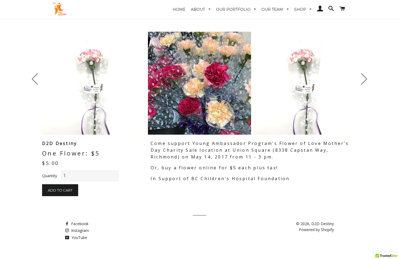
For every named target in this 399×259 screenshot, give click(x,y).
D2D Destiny (322, 223)
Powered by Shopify (316, 229)
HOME (179, 9)
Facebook (79, 223)
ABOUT (198, 9)
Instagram (79, 230)
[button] (364, 79)
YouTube (78, 237)
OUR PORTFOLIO (234, 9)
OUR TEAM (272, 9)
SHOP (300, 9)
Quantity (49, 175)
